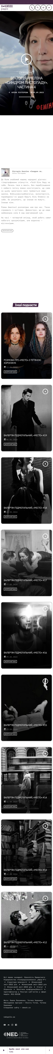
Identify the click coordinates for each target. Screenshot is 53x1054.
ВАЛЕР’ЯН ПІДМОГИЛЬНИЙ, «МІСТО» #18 (25, 507)
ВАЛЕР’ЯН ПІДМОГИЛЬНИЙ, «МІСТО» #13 (25, 870)
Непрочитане (26, 73)
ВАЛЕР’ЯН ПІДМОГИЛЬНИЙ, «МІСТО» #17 (25, 580)
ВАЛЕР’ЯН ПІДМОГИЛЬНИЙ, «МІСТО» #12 (25, 942)
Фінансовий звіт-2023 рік (34, 984)
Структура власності (17, 982)
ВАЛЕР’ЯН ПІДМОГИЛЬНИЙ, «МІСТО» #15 (25, 725)
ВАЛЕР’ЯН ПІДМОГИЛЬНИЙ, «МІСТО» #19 (25, 435)
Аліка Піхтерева (20, 92)
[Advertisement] (26, 142)
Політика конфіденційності (30, 989)
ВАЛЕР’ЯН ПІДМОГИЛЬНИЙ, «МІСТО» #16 (25, 652)
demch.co (26, 1008)
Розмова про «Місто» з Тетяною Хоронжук (22, 362)
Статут (40, 987)
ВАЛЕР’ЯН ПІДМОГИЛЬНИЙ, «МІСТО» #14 (25, 797)
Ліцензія (8, 989)
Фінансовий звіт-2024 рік (19, 987)
